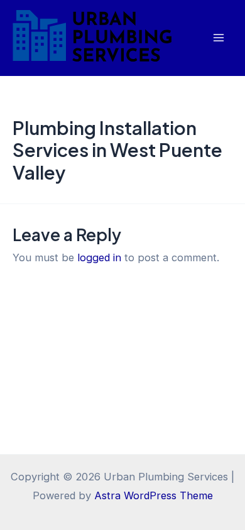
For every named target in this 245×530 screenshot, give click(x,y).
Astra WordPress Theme (153, 495)
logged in (99, 257)
